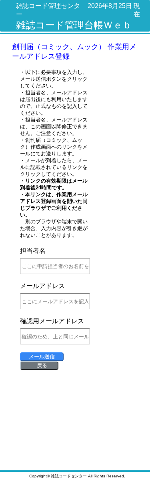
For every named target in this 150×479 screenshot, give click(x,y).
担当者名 (33, 250)
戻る (42, 365)
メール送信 (42, 357)
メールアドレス (42, 285)
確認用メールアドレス (52, 321)
